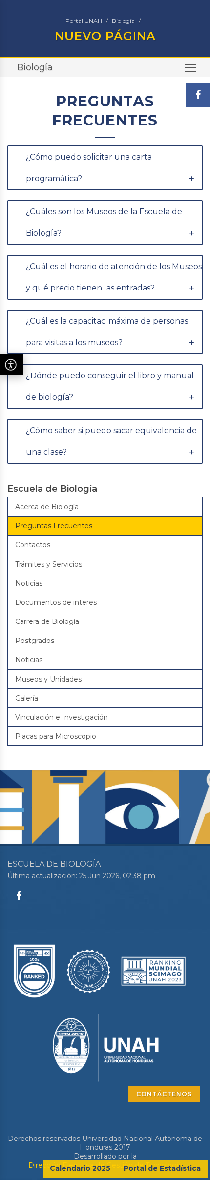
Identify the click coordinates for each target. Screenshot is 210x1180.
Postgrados (34, 640)
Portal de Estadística (162, 1168)
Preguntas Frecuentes (53, 525)
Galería (26, 698)
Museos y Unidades (48, 679)
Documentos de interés (56, 602)
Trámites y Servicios (48, 564)
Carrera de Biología (47, 621)
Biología (123, 20)
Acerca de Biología (47, 506)
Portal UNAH (83, 20)
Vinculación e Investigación (61, 717)
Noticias (28, 583)
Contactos (32, 544)
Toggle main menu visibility (191, 68)
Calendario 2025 (80, 1168)
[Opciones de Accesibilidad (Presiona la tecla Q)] (11, 364)
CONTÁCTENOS (164, 1093)
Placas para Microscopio (55, 736)
